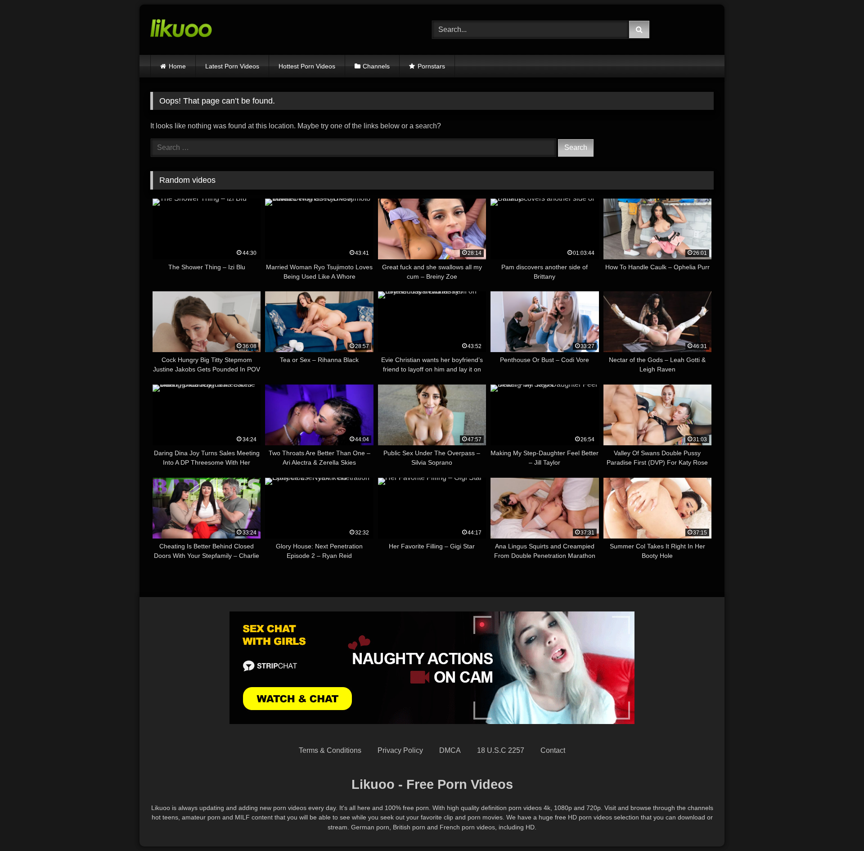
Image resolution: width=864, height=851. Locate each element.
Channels (376, 66)
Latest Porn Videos (232, 66)
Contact (552, 750)
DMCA (450, 750)
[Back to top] (836, 824)
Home (177, 66)
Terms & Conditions (330, 750)
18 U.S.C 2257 (500, 750)
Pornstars (431, 66)
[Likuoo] (181, 30)
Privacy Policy (400, 750)
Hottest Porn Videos (307, 66)
